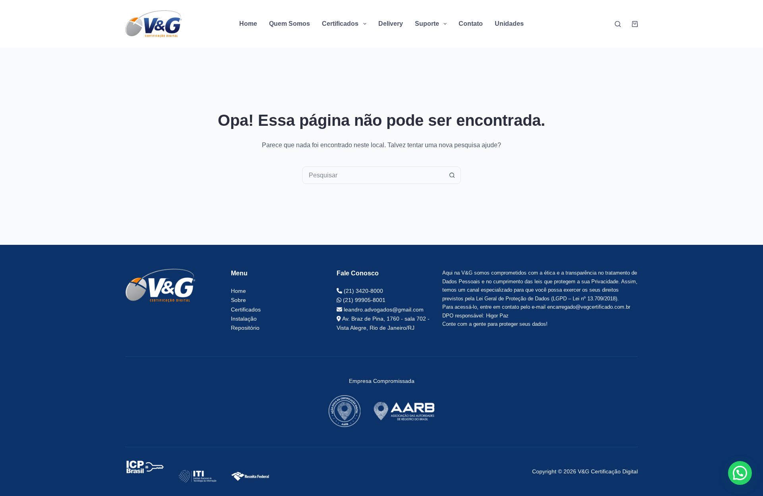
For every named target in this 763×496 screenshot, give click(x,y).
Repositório (245, 328)
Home (248, 23)
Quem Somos (289, 23)
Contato (471, 23)
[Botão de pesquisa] (452, 175)
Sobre (238, 300)
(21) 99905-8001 (363, 300)
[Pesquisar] (618, 24)
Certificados (246, 309)
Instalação (244, 318)
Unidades (509, 23)
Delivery (390, 23)
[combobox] (373, 175)
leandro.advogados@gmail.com (383, 309)
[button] (740, 473)
